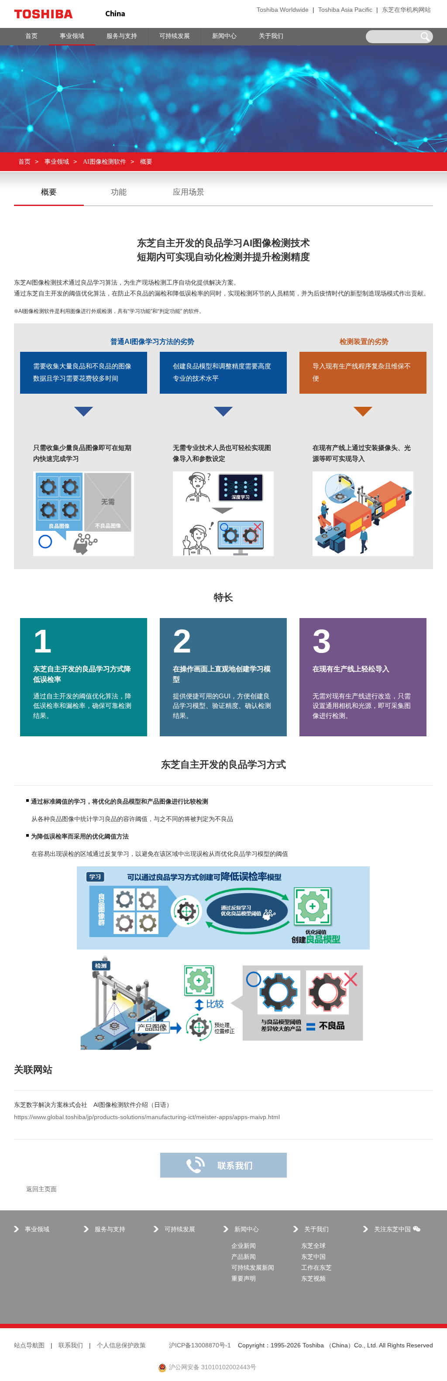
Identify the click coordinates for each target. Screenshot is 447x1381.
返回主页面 (41, 1189)
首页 (24, 161)
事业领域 (57, 161)
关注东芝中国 (392, 1229)
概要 (49, 192)
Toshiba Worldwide (283, 10)
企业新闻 (243, 1246)
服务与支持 (110, 1229)
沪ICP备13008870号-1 (200, 1346)
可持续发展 (180, 1229)
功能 (119, 192)
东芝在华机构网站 (406, 10)
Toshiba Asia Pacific (345, 10)
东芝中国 (313, 1257)
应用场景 (188, 192)
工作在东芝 (316, 1268)
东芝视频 (313, 1279)
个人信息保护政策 (121, 1346)
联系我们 (70, 1346)
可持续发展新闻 (252, 1268)
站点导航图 (29, 1346)
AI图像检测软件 (104, 161)
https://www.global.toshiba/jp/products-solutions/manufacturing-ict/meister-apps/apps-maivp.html (147, 1117)
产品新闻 (243, 1257)
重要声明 (243, 1279)
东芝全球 (313, 1246)
